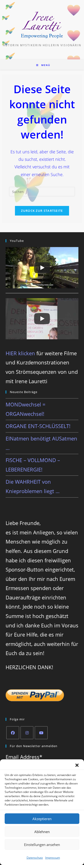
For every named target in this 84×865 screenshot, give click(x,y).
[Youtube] (41, 732)
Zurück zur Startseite (42, 211)
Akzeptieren (42, 818)
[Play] (42, 267)
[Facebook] (12, 732)
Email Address (24, 756)
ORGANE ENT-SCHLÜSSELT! (38, 425)
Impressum (52, 858)
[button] (77, 765)
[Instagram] (27, 732)
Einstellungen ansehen (42, 844)
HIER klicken (20, 353)
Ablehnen (42, 831)
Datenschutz (35, 858)
